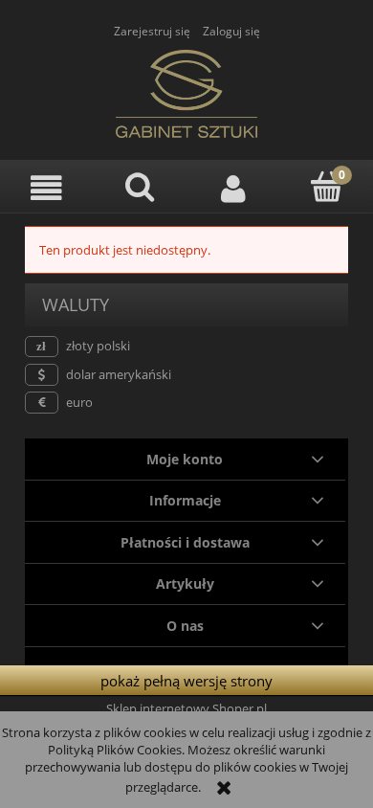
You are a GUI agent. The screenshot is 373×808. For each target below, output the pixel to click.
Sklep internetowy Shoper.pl (186, 708)
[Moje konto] (233, 188)
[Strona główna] (186, 91)
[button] (47, 188)
